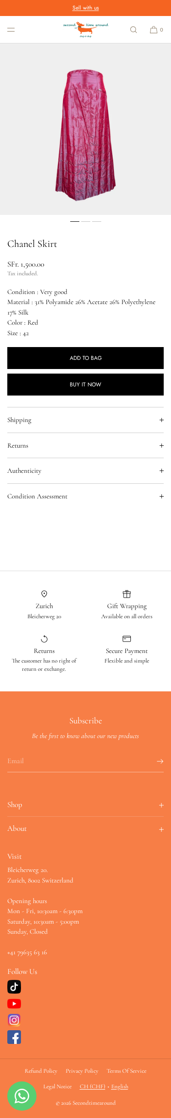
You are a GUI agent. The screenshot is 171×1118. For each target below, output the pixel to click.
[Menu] (18, 29)
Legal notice (57, 1086)
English (119, 1086)
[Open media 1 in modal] (85, 129)
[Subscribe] (152, 761)
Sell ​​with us (86, 8)
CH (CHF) (92, 1086)
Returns (17, 445)
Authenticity (24, 470)
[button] (133, 29)
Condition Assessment (37, 496)
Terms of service (126, 1071)
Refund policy (41, 1071)
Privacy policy (82, 1071)
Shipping (19, 420)
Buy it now (85, 384)
